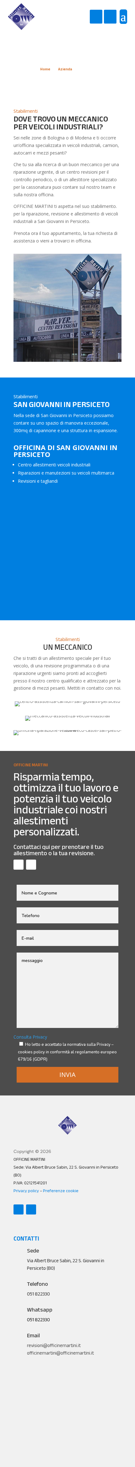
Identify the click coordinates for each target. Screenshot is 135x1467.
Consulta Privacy (30, 1037)
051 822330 (38, 1319)
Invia (67, 1074)
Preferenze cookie (60, 1191)
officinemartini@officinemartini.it (60, 1353)
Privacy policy (26, 1191)
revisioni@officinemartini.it (54, 1345)
